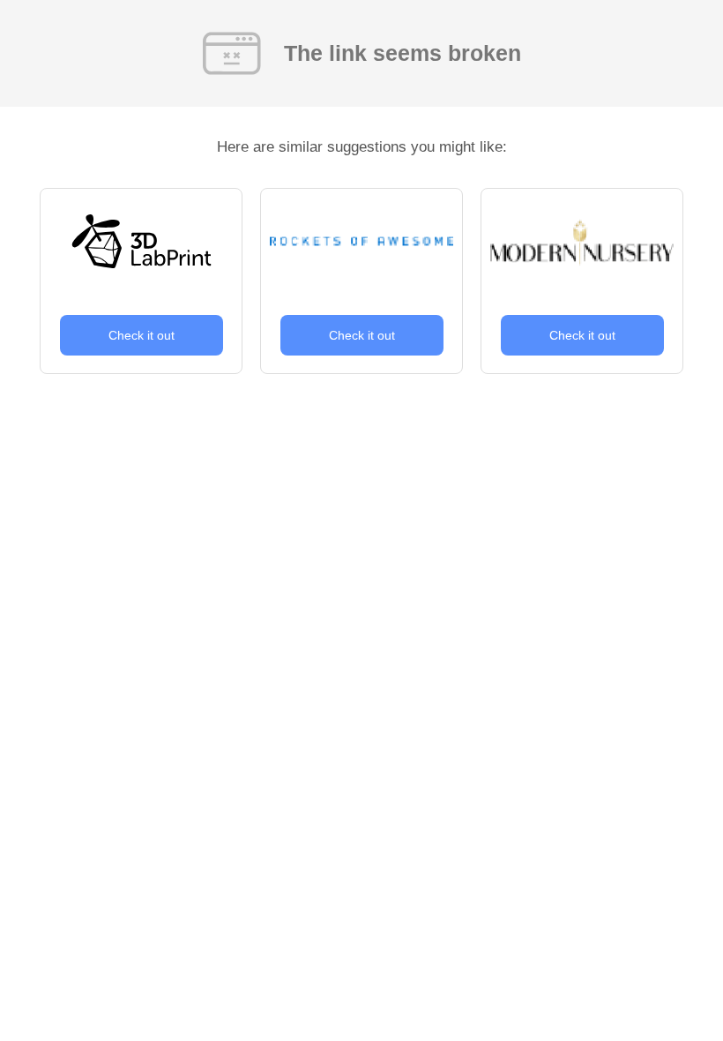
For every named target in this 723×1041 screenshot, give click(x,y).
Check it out (141, 335)
